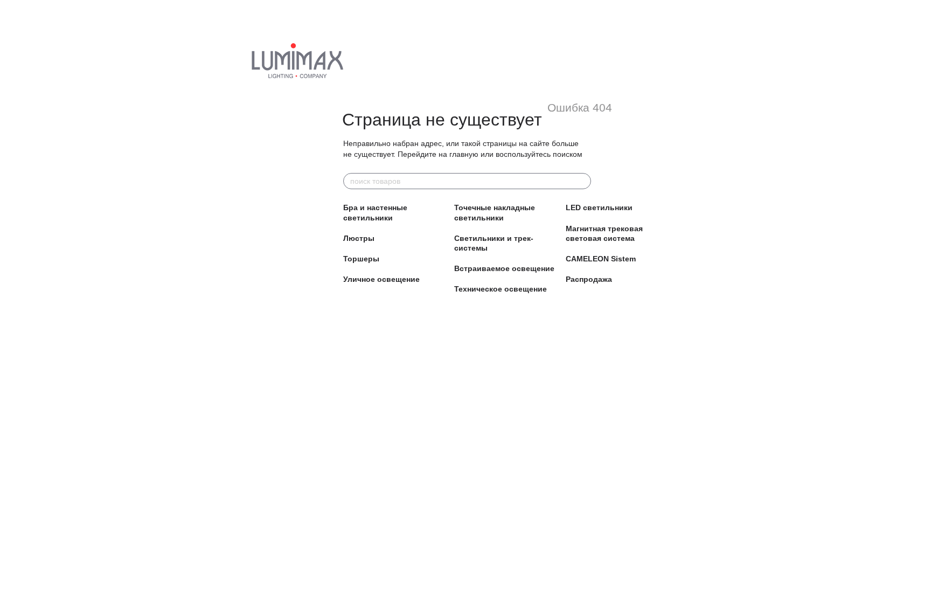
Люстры (358, 238)
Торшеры (361, 258)
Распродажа (589, 279)
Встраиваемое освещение (504, 268)
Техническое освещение (500, 289)
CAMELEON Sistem (601, 258)
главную (463, 154)
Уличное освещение (381, 279)
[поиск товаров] (582, 181)
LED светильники (599, 207)
